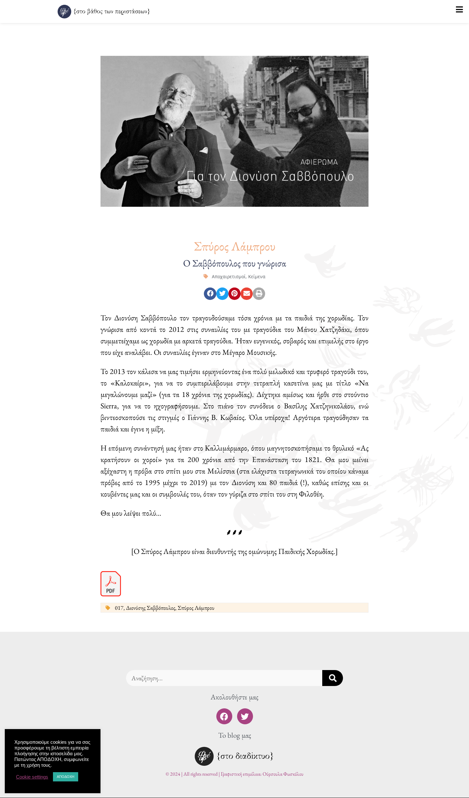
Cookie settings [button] (32, 776)
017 (119, 607)
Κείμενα (256, 276)
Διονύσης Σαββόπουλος (150, 607)
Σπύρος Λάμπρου (196, 607)
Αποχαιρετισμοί (229, 276)
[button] (210, 293)
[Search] (332, 678)
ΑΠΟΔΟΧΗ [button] (65, 777)
